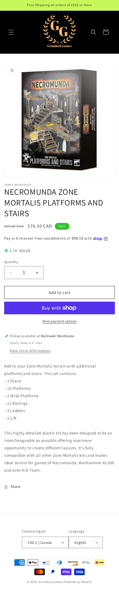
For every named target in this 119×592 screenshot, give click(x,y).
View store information (30, 350)
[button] (11, 32)
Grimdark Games (50, 582)
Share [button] (16, 486)
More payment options (60, 321)
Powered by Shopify (77, 582)
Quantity (11, 261)
